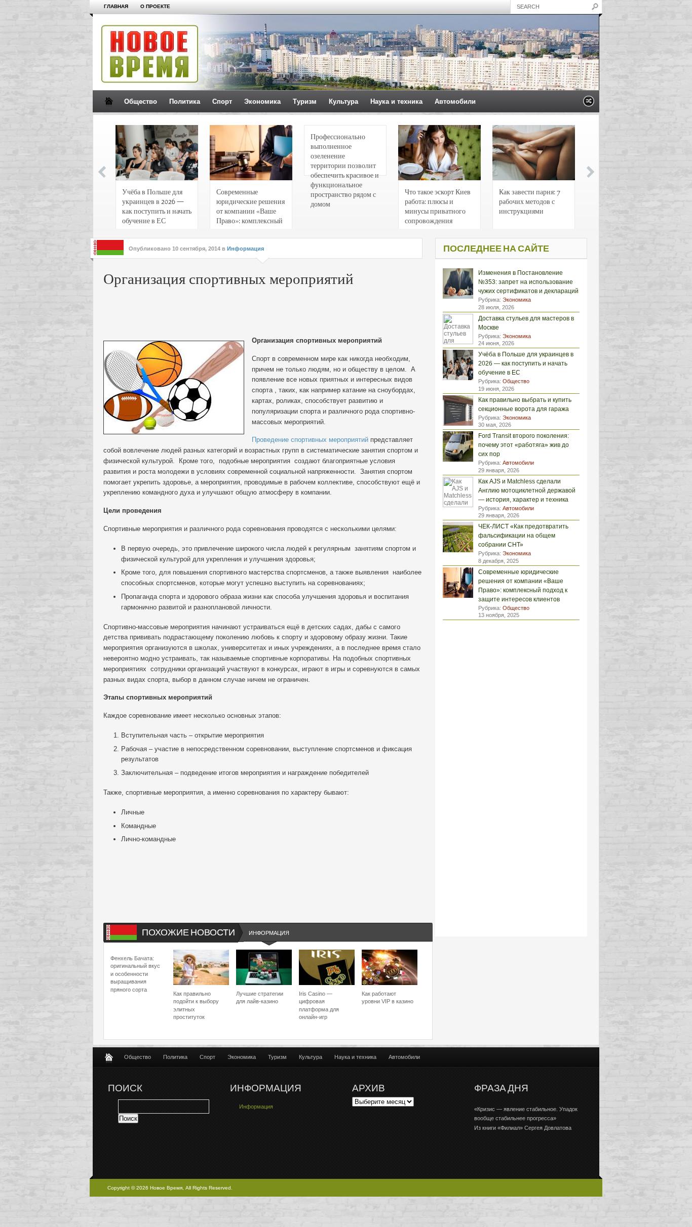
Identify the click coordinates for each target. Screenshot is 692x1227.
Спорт (222, 101)
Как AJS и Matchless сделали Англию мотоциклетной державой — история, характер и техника (526, 490)
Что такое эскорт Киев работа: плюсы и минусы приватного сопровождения (438, 206)
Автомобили (455, 101)
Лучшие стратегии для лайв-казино (259, 997)
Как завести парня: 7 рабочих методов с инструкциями (529, 201)
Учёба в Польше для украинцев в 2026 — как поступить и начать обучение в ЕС (156, 206)
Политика (184, 101)
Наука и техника (396, 101)
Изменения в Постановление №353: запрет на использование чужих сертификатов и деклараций (528, 282)
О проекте (155, 6)
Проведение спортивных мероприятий (310, 439)
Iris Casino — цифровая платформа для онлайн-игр (319, 1005)
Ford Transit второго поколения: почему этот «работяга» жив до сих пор (523, 445)
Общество (140, 101)
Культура (343, 101)
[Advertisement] (257, 313)
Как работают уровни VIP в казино (387, 997)
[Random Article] (588, 104)
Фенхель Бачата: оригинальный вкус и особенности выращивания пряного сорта (135, 974)
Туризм (305, 101)
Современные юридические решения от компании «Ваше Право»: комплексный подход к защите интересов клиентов (250, 209)
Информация (245, 249)
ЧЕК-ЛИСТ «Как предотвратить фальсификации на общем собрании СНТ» (523, 535)
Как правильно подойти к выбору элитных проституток (196, 1005)
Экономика (262, 101)
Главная (116, 6)
